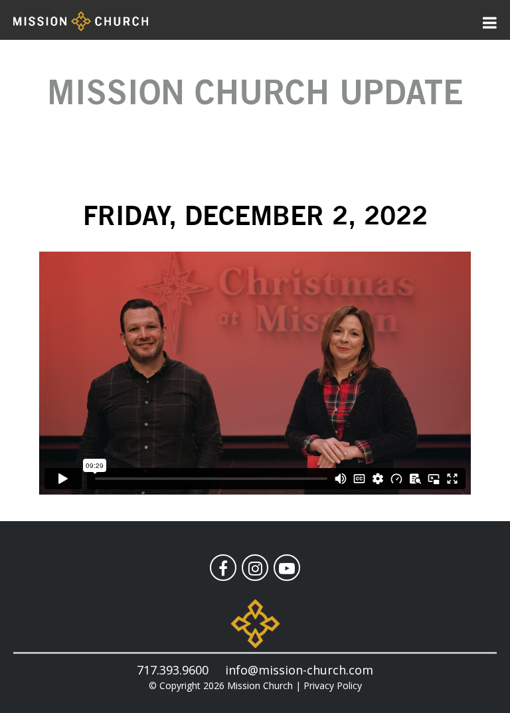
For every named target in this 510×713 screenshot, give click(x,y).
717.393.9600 (173, 670)
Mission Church (260, 685)
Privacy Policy (332, 685)
